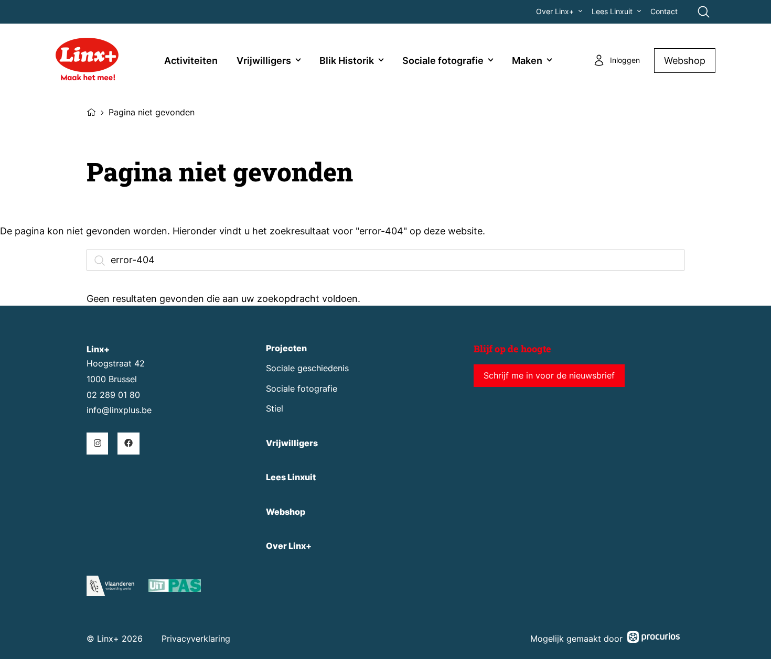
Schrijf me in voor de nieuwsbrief (549, 376)
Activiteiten (191, 60)
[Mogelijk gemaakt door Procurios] (653, 638)
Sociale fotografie (443, 60)
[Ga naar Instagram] (97, 443)
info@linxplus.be (119, 410)
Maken (527, 60)
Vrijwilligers (264, 60)
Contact (664, 11)
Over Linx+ (555, 11)
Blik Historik (346, 60)
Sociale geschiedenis (307, 368)
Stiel (274, 409)
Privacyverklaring (196, 639)
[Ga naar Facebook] (128, 443)
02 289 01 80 (113, 395)
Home (91, 111)
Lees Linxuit (612, 11)
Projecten (286, 348)
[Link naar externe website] (174, 587)
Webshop (684, 60)
